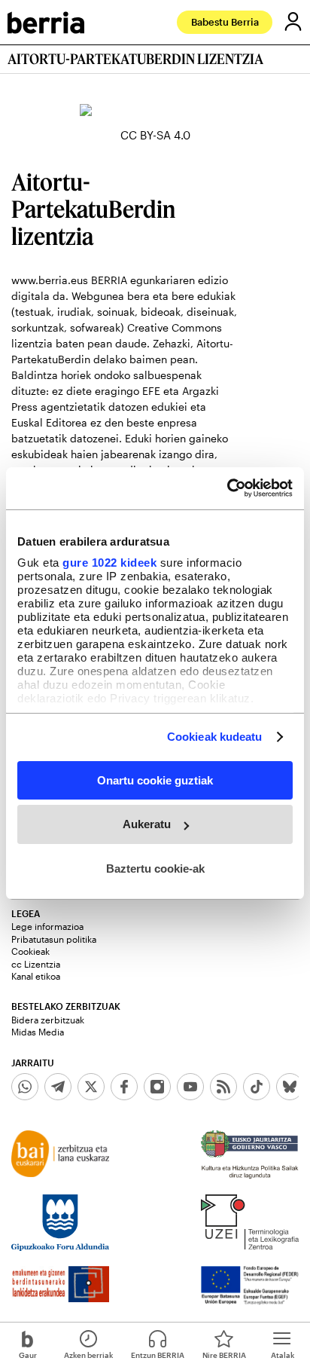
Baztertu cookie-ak (155, 868)
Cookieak (30, 951)
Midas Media (37, 1031)
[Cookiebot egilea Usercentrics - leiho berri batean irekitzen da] (227, 488)
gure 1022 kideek (109, 562)
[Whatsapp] (25, 1086)
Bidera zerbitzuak (47, 1019)
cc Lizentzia (35, 964)
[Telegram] (58, 1086)
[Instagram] (157, 1086)
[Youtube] (190, 1086)
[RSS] (223, 1086)
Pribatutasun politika (53, 939)
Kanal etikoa (35, 976)
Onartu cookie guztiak (155, 779)
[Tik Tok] (256, 1086)
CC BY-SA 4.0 (155, 135)
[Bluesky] (289, 1086)
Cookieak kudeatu (215, 736)
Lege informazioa (47, 926)
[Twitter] (91, 1086)
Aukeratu (147, 824)
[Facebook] (124, 1086)
